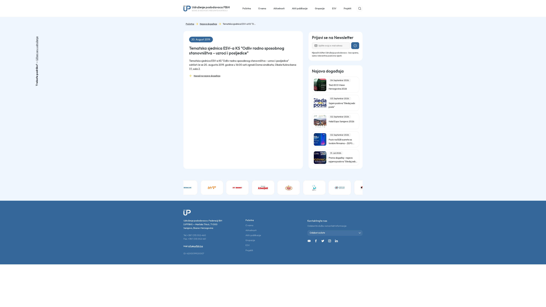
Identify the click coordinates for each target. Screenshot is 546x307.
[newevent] (300, 187)
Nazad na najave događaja (207, 75)
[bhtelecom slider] (197, 187)
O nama (249, 225)
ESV (334, 8)
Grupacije (250, 240)
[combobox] (335, 233)
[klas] (274, 187)
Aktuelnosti (251, 230)
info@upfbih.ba (195, 246)
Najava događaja (208, 24)
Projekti (347, 8)
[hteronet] (223, 187)
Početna (246, 8)
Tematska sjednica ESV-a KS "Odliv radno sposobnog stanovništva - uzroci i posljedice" (240, 24)
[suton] (351, 187)
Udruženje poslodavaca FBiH (211, 8)
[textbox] (335, 232)
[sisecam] (325, 187)
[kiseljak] (248, 187)
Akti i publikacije (253, 235)
